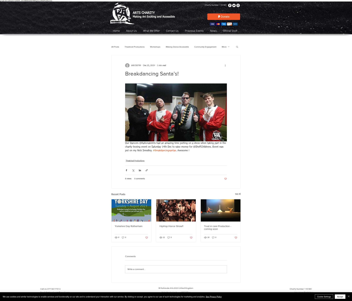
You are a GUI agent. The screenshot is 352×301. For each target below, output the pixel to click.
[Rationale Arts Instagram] (238, 5)
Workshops (155, 47)
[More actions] (225, 65)
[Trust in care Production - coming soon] (220, 210)
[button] (152, 31)
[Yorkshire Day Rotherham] (131, 210)
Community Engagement (205, 47)
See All (238, 194)
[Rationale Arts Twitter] (234, 5)
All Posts (115, 47)
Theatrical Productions (135, 47)
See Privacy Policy (214, 296)
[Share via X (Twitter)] (133, 170)
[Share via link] (146, 170)
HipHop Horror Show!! (171, 226)
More (224, 47)
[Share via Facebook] (126, 170)
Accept (340, 296)
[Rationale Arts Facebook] (230, 5)
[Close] (348, 296)
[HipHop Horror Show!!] (176, 210)
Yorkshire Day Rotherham (128, 226)
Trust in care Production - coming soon (217, 227)
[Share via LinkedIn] (140, 170)
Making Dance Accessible (177, 47)
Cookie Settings (324, 296)
